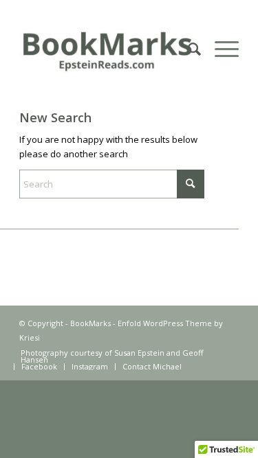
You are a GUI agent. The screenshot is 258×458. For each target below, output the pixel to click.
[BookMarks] (107, 48)
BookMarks (90, 323)
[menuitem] (187, 48)
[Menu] (220, 48)
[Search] (187, 48)
